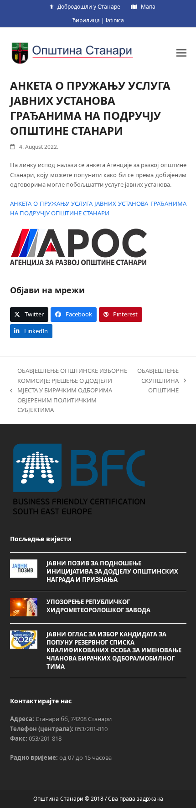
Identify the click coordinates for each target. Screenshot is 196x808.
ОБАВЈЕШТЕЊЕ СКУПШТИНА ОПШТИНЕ (158, 380)
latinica (115, 20)
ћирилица (86, 20)
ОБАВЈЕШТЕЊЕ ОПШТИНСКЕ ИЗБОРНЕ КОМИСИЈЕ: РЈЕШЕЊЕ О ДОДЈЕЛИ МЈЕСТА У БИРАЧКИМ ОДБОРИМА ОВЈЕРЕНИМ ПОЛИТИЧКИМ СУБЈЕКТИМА (68, 390)
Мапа (148, 6)
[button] (181, 52)
